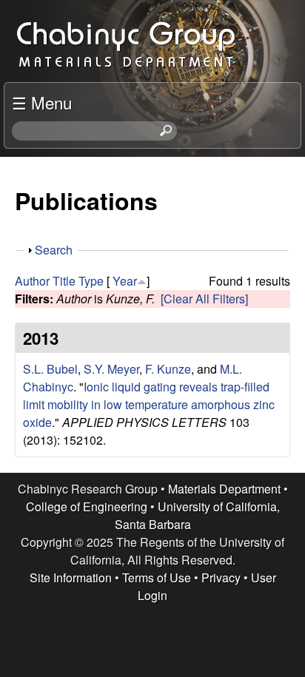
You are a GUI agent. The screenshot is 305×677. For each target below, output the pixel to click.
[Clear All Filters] (204, 298)
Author (32, 280)
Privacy (221, 577)
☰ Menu (42, 102)
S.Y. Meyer (111, 368)
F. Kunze (168, 368)
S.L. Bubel (50, 368)
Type (91, 280)
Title (64, 280)
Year (125, 280)
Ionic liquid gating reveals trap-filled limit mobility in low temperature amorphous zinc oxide (149, 404)
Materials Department (224, 488)
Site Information (71, 577)
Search (54, 249)
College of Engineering (86, 506)
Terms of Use (156, 577)
